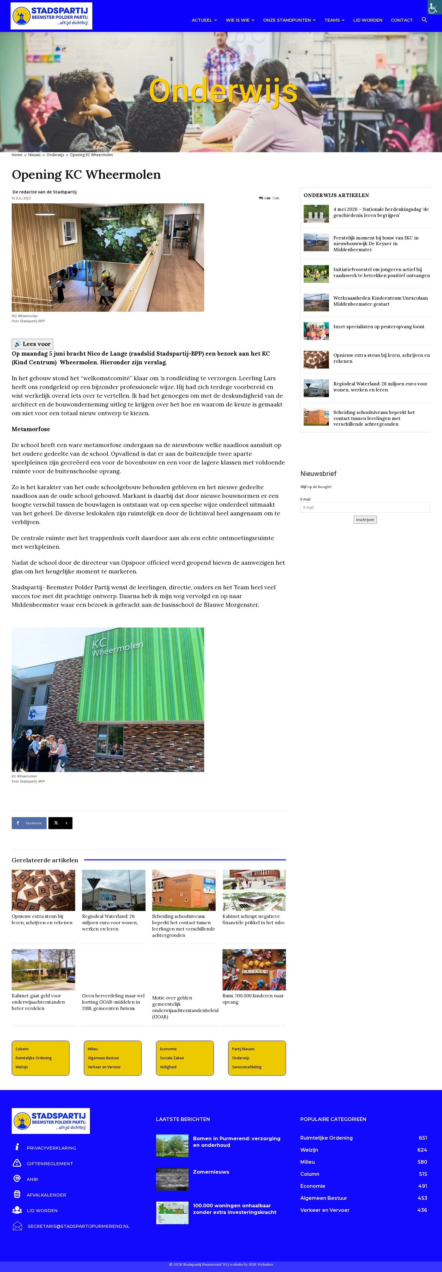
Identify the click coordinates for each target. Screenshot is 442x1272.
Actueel (202, 20)
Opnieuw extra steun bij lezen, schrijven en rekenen (42, 919)
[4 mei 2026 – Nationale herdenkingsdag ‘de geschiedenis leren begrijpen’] (316, 214)
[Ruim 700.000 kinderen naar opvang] (254, 969)
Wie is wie (238, 20)
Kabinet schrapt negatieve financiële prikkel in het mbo (253, 919)
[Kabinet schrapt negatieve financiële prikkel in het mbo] (254, 890)
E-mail (305, 499)
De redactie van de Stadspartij (45, 192)
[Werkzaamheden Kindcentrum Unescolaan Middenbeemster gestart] (316, 302)
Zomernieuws (211, 1172)
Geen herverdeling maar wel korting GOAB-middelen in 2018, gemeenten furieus (113, 1002)
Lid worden (367, 20)
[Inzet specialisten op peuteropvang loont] (316, 331)
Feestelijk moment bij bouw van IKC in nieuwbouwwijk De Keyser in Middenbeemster (376, 243)
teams (332, 20)
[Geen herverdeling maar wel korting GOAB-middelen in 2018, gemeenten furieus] (114, 969)
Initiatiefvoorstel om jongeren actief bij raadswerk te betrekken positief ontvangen (381, 272)
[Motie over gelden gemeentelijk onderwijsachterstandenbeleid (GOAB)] (185, 971)
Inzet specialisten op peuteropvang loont (379, 326)
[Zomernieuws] (172, 1179)
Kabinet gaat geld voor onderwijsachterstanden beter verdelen (38, 1002)
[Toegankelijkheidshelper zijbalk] (435, 7)
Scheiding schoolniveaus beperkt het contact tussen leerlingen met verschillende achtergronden (183, 925)
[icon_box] (44, 1147)
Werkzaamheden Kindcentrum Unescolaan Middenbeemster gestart (380, 301)
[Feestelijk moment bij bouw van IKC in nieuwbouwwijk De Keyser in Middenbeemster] (316, 242)
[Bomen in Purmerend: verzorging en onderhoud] (172, 1146)
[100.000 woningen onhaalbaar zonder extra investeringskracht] (172, 1213)
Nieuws (34, 154)
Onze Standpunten (287, 20)
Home (17, 154)
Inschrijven (365, 519)
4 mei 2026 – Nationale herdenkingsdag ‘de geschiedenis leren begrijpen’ (381, 212)
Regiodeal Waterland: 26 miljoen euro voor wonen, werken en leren (110, 922)
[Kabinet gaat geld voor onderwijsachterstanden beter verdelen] (43, 969)
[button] (424, 20)
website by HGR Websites (251, 1264)
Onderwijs (55, 154)
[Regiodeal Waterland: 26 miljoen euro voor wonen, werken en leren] (114, 890)
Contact (402, 20)
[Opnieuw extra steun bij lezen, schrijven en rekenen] (43, 890)
